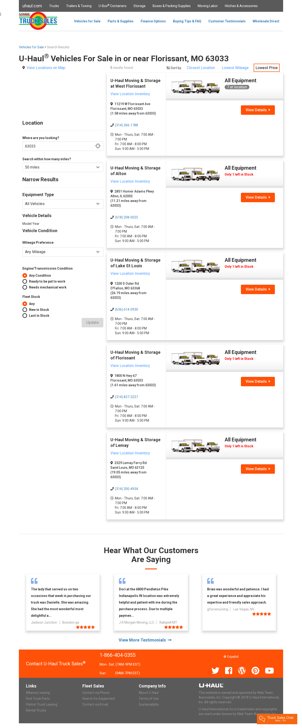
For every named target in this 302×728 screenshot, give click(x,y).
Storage (140, 6)
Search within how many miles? (46, 159)
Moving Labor (208, 6)
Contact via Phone (95, 693)
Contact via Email (95, 704)
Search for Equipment (98, 698)
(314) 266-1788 (126, 125)
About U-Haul (149, 693)
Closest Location (201, 68)
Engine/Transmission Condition (47, 268)
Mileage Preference (38, 242)
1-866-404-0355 (118, 655)
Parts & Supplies (121, 21)
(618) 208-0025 (126, 217)
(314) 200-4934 (126, 489)
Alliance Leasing (38, 693)
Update (92, 322)
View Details (257, 110)
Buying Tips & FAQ (187, 21)
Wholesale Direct (266, 21)
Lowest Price (267, 68)
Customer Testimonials (227, 21)
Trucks (54, 6)
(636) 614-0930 (126, 309)
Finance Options (153, 21)
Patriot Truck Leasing (41, 704)
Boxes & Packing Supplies (172, 6)
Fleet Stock (31, 297)
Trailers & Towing (79, 6)
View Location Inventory (130, 94)
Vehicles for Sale (87, 21)
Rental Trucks (36, 710)
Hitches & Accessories (241, 6)
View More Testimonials (143, 640)
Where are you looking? (40, 138)
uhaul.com (32, 5)
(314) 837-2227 (126, 397)
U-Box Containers (112, 6)
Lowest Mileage (235, 68)
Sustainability (149, 704)
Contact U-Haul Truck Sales (56, 663)
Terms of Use (149, 698)
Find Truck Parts (38, 698)
